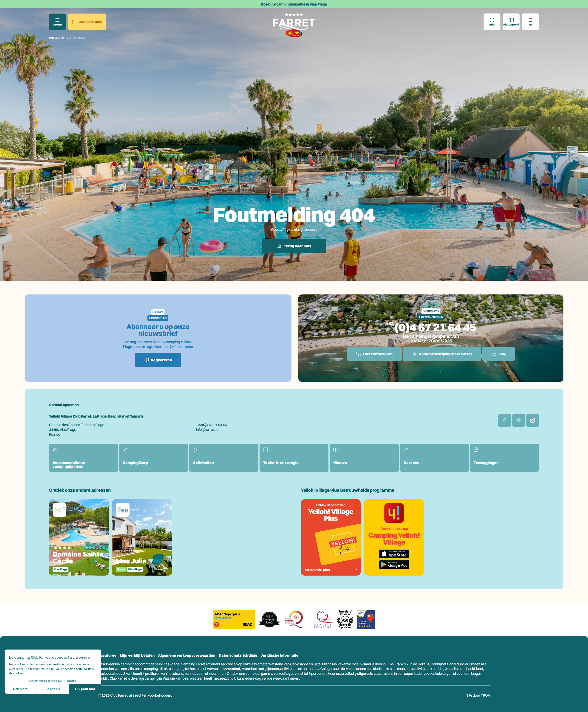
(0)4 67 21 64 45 (435, 327)
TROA (485, 695)
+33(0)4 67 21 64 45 (211, 424)
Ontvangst (56, 38)
